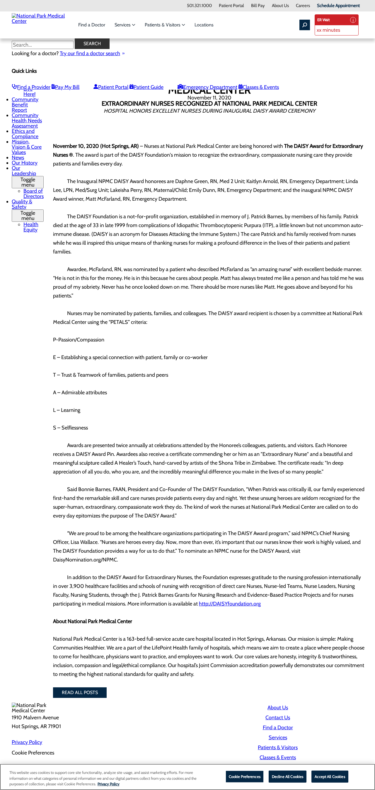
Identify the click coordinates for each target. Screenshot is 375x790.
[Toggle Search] (304, 25)
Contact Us (277, 717)
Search (92, 43)
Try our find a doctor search (90, 53)
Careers (303, 6)
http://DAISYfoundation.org (230, 603)
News (18, 157)
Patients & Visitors (163, 25)
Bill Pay (258, 6)
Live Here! (29, 91)
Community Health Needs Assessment (27, 120)
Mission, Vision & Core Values (27, 146)
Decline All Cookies (287, 776)
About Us (280, 6)
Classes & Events (261, 87)
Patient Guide (148, 87)
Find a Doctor (91, 25)
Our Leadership (24, 176)
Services (123, 25)
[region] (187, 777)
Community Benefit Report (25, 104)
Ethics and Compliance (25, 134)
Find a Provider (33, 87)
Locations (204, 25)
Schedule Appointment (338, 6)
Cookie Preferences (244, 776)
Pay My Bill (67, 87)
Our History (25, 163)
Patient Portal (231, 6)
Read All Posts (80, 692)
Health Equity (30, 227)
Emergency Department (210, 87)
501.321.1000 (199, 6)
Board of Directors (33, 193)
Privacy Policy (27, 742)
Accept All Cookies (330, 776)
